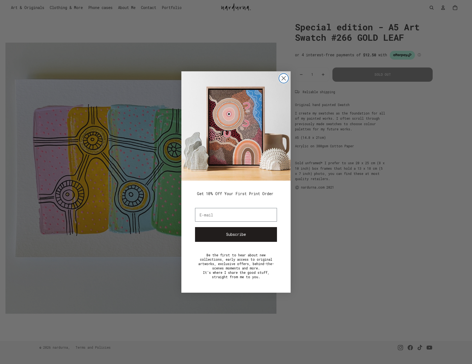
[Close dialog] (283, 78)
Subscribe (236, 234)
